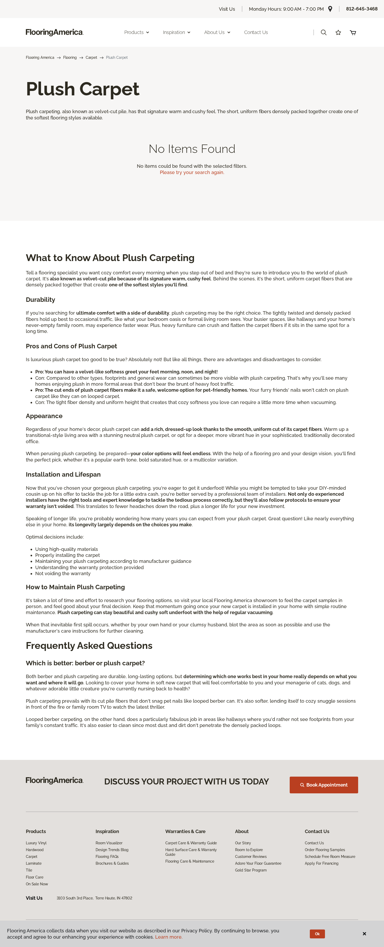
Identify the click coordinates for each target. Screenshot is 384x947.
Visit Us (227, 9)
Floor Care (34, 877)
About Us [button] (214, 32)
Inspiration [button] (174, 32)
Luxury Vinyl (36, 843)
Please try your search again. (192, 172)
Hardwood (35, 850)
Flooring (70, 57)
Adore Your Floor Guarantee (258, 863)
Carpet (91, 57)
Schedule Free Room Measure (330, 856)
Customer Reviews (251, 856)
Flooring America (40, 57)
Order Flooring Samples (325, 850)
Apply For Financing (321, 863)
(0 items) (353, 32)
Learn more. (169, 937)
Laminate (34, 863)
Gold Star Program (251, 870)
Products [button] (134, 32)
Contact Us (256, 32)
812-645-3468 (362, 8)
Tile (29, 870)
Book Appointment (327, 785)
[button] (323, 32)
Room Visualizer (109, 843)
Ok (317, 934)
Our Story (243, 843)
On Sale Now (37, 884)
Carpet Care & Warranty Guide (191, 843)
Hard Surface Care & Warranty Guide (191, 852)
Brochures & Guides (112, 863)
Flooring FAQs (107, 856)
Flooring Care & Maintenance (189, 861)
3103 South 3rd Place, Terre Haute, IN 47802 (94, 898)
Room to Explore (249, 850)
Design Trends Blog (112, 850)
